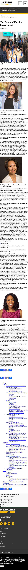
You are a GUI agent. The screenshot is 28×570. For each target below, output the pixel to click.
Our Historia (12, 432)
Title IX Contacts (13, 405)
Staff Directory (9, 476)
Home (2, 15)
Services (5, 384)
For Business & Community (6, 544)
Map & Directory (4, 528)
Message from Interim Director (16, 417)
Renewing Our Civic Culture (13, 444)
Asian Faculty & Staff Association (17, 449)
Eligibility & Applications (15, 388)
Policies (11, 395)
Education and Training (14, 409)
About (4, 471)
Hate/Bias (11, 394)
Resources (11, 399)
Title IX (8, 400)
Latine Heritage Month (14, 430)
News (1, 538)
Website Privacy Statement (6, 552)
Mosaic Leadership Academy (13, 456)
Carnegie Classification (11, 473)
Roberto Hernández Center (12, 422)
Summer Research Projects (15, 391)
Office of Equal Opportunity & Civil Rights (16, 392)
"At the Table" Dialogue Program (17, 445)
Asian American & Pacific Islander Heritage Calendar (17, 435)
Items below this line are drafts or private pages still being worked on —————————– (15, 485)
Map (2, 504)
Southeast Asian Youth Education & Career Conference (17, 440)
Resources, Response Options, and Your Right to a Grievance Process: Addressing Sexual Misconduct (18, 412)
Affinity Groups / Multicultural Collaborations (17, 446)
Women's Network (13, 450)
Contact (11, 421)
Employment (3, 536)
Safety (1, 531)
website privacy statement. (6, 563)
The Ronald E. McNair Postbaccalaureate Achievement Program (16, 386)
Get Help (11, 403)
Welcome (8, 472)
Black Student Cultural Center (13, 414)
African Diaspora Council (15, 448)
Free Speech (3, 533)
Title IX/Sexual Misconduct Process (17, 406)
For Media (2, 546)
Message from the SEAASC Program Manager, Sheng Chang (18, 438)
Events (7, 475)
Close (2, 566)
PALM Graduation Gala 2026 (16, 423)
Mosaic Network (10, 454)
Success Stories (12, 390)
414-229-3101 (4, 506)
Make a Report (12, 402)
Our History (12, 415)
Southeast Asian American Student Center (16, 433)
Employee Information (14, 407)
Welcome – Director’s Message (16, 425)
